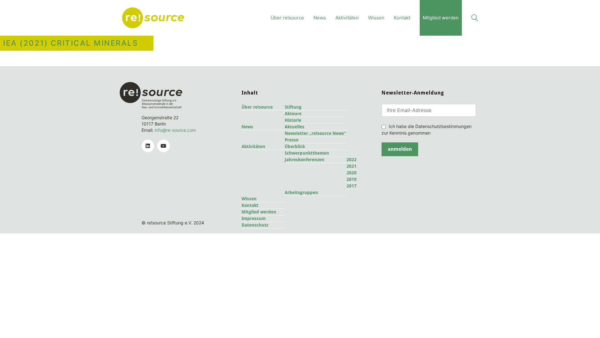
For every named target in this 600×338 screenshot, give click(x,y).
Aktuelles (294, 126)
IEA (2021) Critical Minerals (70, 43)
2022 (352, 159)
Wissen (249, 198)
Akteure (293, 113)
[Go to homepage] (153, 17)
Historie (293, 120)
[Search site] (474, 18)
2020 (352, 172)
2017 (352, 185)
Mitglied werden (259, 211)
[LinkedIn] (148, 146)
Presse (291, 139)
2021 (352, 166)
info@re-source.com (175, 130)
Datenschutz (255, 225)
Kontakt (250, 205)
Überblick (295, 146)
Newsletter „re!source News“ (315, 133)
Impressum (254, 218)
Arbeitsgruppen (301, 192)
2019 (352, 179)
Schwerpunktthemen (307, 153)
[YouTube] (163, 146)
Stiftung (293, 107)
